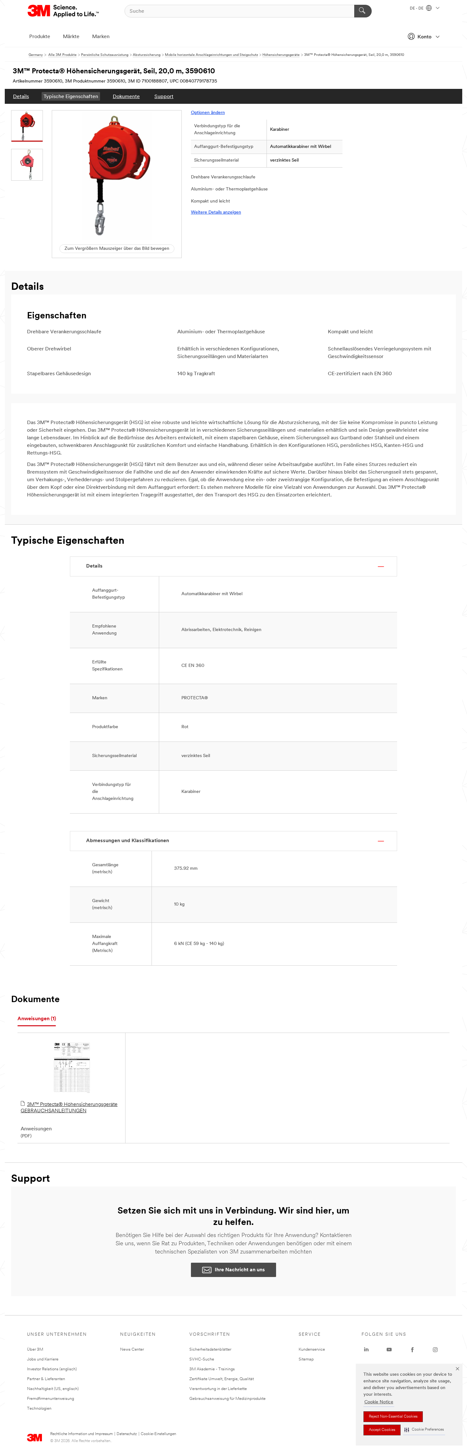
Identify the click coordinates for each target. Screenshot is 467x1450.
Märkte (71, 36)
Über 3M (35, 1349)
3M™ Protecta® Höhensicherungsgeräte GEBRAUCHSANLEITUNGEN (69, 1108)
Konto (424, 37)
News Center (132, 1349)
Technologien (39, 1409)
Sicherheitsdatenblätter (210, 1349)
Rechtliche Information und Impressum (81, 1434)
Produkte (39, 36)
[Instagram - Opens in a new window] (435, 1349)
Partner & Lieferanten (46, 1379)
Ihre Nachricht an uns (240, 1270)
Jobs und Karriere (42, 1359)
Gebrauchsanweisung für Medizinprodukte (227, 1399)
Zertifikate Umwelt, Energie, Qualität (221, 1379)
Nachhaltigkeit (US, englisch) (53, 1389)
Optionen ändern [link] (208, 112)
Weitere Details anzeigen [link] (216, 212)
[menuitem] (21, 96)
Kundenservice (312, 1349)
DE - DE (417, 8)
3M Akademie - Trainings (212, 1369)
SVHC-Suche (201, 1359)
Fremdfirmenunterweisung (50, 1399)
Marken (101, 36)
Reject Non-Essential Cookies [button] (393, 1417)
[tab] (36, 1019)
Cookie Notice (378, 1402)
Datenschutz (127, 1434)
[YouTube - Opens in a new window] (389, 1349)
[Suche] (363, 11)
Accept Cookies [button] (382, 1430)
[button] (424, 1430)
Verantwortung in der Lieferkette (218, 1389)
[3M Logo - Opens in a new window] (64, 11)
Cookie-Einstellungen (158, 1434)
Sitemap (306, 1359)
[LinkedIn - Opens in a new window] (366, 1349)
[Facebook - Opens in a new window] (412, 1349)
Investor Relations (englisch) (52, 1369)
